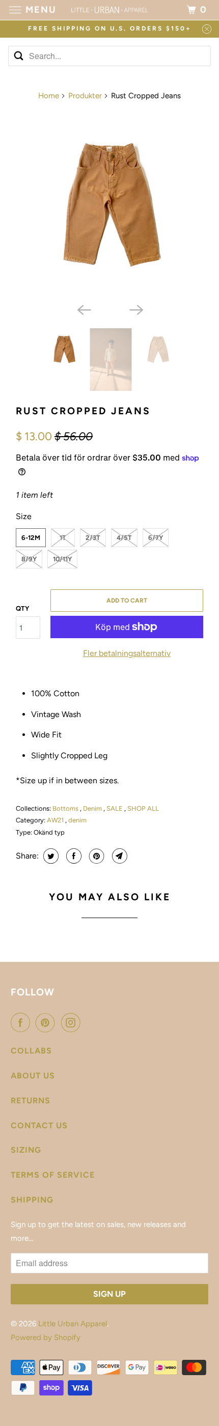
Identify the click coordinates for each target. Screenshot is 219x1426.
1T (63, 537)
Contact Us (39, 1125)
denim (77, 820)
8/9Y (29, 559)
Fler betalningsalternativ (127, 653)
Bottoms (66, 808)
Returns (30, 1100)
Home (48, 95)
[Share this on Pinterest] (95, 856)
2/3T (93, 537)
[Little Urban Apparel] (110, 10)
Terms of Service (53, 1175)
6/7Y (155, 537)
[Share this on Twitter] (50, 856)
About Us (33, 1075)
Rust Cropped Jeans (83, 411)
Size (24, 516)
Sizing (26, 1150)
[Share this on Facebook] (72, 856)
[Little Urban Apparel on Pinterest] (47, 1022)
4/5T (124, 537)
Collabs (31, 1051)
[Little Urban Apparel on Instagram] (73, 1022)
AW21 (56, 820)
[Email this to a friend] (118, 856)
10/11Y (62, 559)
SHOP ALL (143, 808)
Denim (93, 808)
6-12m (30, 537)
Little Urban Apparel (72, 1323)
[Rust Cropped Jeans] (109, 204)
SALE (115, 808)
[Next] (136, 309)
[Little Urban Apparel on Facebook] (22, 1022)
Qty (22, 608)
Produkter (85, 95)
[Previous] (83, 309)
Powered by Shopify (45, 1337)
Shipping (32, 1200)
